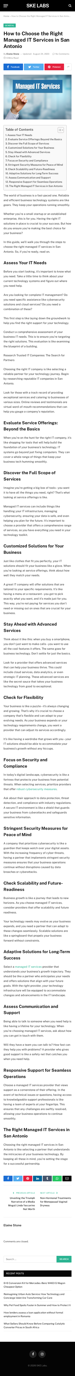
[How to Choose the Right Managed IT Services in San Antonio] (37, 97)
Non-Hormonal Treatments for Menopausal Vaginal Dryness (55, 1202)
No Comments (62, 54)
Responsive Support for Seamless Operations (35, 181)
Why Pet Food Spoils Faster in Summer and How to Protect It (37, 1305)
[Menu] (5, 6)
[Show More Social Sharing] (68, 67)
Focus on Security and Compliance (28, 160)
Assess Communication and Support (30, 177)
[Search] (70, 6)
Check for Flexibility (20, 156)
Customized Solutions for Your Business (31, 147)
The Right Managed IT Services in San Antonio (36, 185)
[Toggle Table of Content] (59, 130)
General (9, 25)
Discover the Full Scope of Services (28, 143)
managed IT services (28, 966)
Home (6, 16)
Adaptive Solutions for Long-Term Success (33, 173)
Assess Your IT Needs (20, 135)
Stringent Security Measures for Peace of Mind (35, 164)
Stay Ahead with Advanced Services (29, 152)
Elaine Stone (12, 54)
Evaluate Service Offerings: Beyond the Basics (35, 139)
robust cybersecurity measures (36, 789)
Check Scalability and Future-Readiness (31, 169)
